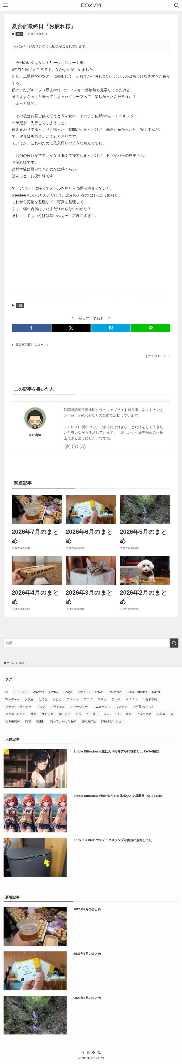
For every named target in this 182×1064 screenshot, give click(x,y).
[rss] (99, 1052)
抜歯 (106, 714)
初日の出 (64, 714)
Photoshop (114, 692)
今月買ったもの (15, 714)
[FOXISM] (91, 5)
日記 (118, 714)
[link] (67, 446)
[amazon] (82, 446)
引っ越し (92, 714)
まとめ (57, 699)
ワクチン (121, 706)
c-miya (35, 435)
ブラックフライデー (18, 706)
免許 (34, 714)
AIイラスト (21, 692)
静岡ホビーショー (112, 721)
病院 (28, 721)
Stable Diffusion (137, 692)
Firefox (53, 692)
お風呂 (29, 699)
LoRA (98, 692)
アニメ (88, 699)
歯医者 (161, 714)
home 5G (84, 692)
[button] (31, 328)
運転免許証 (88, 721)
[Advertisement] (91, 258)
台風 (78, 714)
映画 (129, 714)
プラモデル (58, 706)
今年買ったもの (143, 706)
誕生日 (40, 721)
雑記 (19, 34)
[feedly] (94, 1052)
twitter (156, 692)
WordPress (12, 699)
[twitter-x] (75, 446)
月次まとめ (144, 714)
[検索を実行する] (174, 643)
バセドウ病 (149, 699)
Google (68, 692)
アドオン (72, 699)
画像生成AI (12, 721)
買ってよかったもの (63, 721)
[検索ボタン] (176, 5)
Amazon (38, 692)
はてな (43, 699)
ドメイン (131, 699)
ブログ (41, 706)
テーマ (116, 699)
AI (6, 692)
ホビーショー (79, 706)
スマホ (102, 699)
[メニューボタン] (5, 5)
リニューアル (101, 706)
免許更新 (47, 714)
